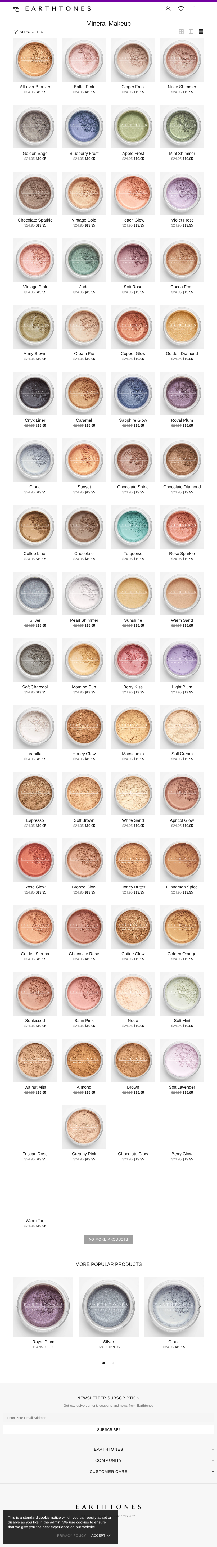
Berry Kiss (133, 687)
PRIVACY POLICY (71, 1535)
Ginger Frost (133, 86)
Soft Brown (84, 820)
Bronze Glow (84, 887)
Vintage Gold (84, 220)
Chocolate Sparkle (35, 220)
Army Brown (35, 353)
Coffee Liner (35, 553)
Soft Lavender (182, 1087)
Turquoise (133, 553)
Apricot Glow (182, 820)
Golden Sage (35, 153)
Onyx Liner (35, 420)
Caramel (84, 420)
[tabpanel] (43, 1318)
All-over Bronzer (35, 86)
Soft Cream (182, 753)
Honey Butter (133, 887)
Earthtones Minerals (58, 8)
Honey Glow (84, 753)
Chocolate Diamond (182, 487)
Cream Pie (84, 353)
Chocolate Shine (133, 487)
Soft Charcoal (35, 687)
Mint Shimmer (182, 153)
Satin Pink (84, 1020)
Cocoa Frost (181, 287)
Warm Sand (182, 620)
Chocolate (84, 553)
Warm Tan (35, 1220)
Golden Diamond (182, 353)
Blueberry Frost (84, 153)
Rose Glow (35, 887)
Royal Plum (182, 420)
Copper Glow (133, 353)
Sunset (84, 487)
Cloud (35, 487)
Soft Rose (133, 287)
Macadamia (133, 753)
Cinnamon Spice (182, 887)
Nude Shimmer (182, 86)
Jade (84, 287)
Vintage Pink (35, 287)
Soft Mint (182, 1020)
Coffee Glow (133, 953)
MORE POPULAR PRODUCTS (108, 1264)
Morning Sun (84, 687)
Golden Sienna (35, 953)
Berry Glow (181, 1154)
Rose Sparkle (182, 553)
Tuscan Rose (35, 1154)
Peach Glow (132, 220)
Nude (133, 1020)
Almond (84, 1087)
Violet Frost (182, 220)
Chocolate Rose (84, 953)
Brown (133, 1087)
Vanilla (35, 753)
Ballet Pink (84, 86)
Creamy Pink (84, 1154)
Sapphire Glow (133, 420)
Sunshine (133, 620)
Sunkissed (35, 1020)
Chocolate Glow (133, 1154)
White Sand (133, 820)
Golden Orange (182, 953)
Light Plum (182, 687)
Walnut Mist (35, 1087)
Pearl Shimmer (84, 620)
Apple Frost (133, 153)
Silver (35, 620)
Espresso (35, 820)
